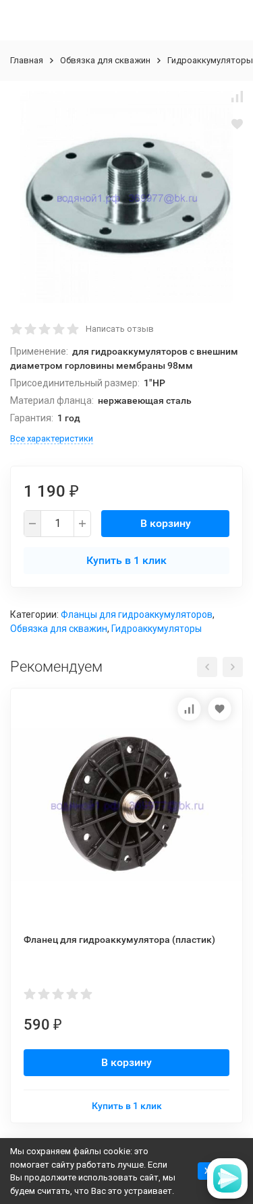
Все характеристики (51, 438)
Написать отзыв (120, 329)
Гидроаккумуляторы (210, 60)
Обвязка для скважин (105, 60)
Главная (26, 60)
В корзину (165, 523)
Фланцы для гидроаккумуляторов (137, 614)
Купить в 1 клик (126, 560)
